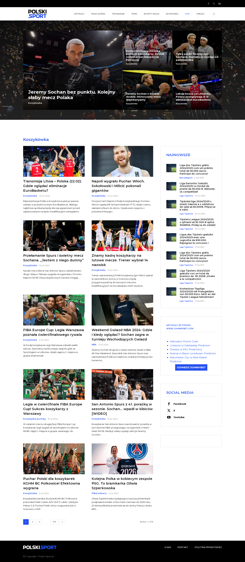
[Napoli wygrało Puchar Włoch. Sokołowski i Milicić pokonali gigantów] (122, 161)
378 (54, 522)
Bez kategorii (186, 178)
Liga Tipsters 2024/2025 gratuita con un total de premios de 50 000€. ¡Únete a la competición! (197, 275)
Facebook (180, 403)
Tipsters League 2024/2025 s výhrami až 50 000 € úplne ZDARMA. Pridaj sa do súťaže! (198, 222)
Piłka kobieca (99, 493)
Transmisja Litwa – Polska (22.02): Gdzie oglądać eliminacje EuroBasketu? (52, 186)
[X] (214, 3)
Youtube (179, 417)
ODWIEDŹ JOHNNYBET (191, 367)
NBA (94, 345)
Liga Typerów (186, 196)
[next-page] (62, 522)
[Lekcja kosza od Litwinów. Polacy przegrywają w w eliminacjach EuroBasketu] (197, 90)
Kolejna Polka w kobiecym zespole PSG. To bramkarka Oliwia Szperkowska (122, 483)
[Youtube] (219, 3)
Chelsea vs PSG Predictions (186, 349)
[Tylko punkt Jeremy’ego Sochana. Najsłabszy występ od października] (197, 50)
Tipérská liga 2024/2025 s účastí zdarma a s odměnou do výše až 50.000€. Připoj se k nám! (197, 205)
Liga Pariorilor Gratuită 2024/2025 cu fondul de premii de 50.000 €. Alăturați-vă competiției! (198, 187)
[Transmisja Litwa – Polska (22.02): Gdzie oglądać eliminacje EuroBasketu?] (54, 161)
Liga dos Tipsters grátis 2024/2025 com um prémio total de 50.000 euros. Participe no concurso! (196, 257)
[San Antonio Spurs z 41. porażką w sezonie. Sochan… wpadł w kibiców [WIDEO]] (122, 384)
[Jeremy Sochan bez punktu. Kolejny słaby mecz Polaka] (72, 70)
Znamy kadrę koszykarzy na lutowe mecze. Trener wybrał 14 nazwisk (120, 260)
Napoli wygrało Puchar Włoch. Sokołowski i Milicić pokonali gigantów (118, 186)
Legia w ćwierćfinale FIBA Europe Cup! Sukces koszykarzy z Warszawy (52, 409)
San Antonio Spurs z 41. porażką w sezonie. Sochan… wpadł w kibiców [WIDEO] (122, 409)
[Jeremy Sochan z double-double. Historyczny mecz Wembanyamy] (147, 90)
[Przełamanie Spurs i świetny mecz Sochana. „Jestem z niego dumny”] (54, 235)
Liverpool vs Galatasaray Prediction (190, 345)
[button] (214, 14)
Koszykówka (35, 103)
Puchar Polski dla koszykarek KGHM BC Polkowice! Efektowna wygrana (51, 483)
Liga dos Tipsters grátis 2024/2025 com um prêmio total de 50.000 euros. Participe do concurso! (196, 169)
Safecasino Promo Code (184, 341)
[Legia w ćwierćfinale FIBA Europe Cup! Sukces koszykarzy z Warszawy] (54, 384)
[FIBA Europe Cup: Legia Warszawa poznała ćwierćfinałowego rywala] (54, 310)
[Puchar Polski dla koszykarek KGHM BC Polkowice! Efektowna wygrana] (54, 458)
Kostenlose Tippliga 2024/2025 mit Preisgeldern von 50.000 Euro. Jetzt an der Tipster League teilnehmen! (198, 292)
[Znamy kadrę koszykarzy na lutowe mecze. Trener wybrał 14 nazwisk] (122, 235)
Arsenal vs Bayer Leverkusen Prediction (193, 353)
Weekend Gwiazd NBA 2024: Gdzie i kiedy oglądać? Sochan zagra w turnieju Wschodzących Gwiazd (122, 334)
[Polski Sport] (45, 14)
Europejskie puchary (34, 419)
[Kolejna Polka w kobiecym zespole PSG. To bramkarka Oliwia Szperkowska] (122, 458)
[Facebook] (208, 3)
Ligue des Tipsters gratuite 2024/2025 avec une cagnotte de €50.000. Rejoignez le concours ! (196, 238)
